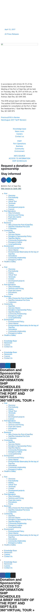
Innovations (12, 256)
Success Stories (14, 234)
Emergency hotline (15, 242)
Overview (11, 195)
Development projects (16, 207)
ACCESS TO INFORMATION (11, 378)
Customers (12, 228)
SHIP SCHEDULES (10, 385)
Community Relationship (17, 240)
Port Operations (10, 211)
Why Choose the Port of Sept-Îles (20, 225)
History (11, 199)
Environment (9, 246)
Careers (11, 209)
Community (8, 230)
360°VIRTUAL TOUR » (17, 400)
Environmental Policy (16, 248)
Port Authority (13, 197)
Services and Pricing (16, 215)
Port (5, 193)
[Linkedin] (8, 180)
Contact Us (8, 347)
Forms (10, 221)
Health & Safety (10, 261)
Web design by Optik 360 (11, 188)
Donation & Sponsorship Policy (19, 236)
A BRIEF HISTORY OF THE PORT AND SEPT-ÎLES (17, 393)
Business (7, 223)
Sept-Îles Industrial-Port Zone (19, 227)
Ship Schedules (14, 213)
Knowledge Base (10, 341)
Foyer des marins (14, 217)
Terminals (11, 203)
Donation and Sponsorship (11, 371)
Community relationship (17, 258)
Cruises (11, 205)
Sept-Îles (11, 232)
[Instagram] (14, 180)
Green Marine (13, 250)
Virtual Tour (12, 201)
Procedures (12, 219)
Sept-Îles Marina (14, 238)
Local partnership (14, 244)
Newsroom (8, 343)
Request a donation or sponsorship (16, 167)
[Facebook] (3, 180)
